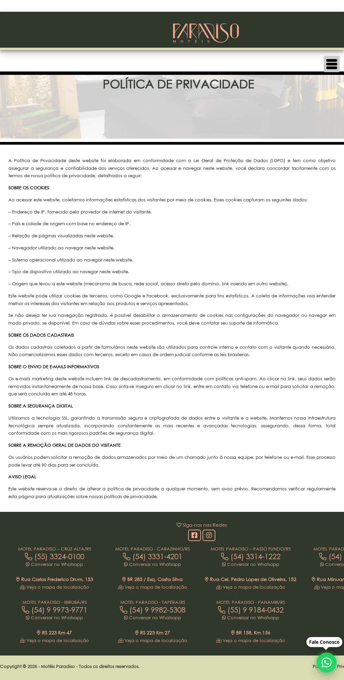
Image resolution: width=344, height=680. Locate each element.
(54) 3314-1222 (254, 556)
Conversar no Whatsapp (56, 564)
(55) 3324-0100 (58, 556)
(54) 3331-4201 (156, 556)
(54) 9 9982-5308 (156, 610)
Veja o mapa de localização (57, 587)
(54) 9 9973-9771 (58, 610)
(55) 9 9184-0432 (254, 610)
